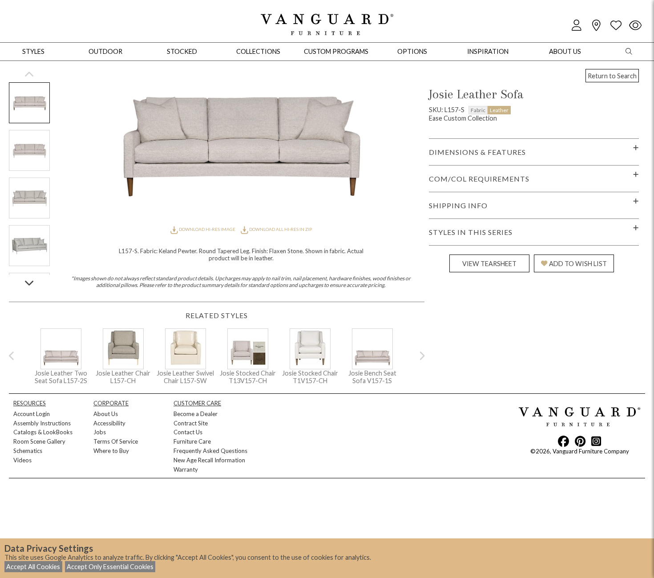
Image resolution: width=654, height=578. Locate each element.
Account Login (31, 413)
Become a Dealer (196, 413)
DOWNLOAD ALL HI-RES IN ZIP (280, 229)
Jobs (99, 432)
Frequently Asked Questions (210, 450)
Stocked (182, 51)
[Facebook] (563, 441)
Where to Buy (111, 450)
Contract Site (191, 423)
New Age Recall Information (209, 460)
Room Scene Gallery (39, 441)
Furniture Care (192, 441)
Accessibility (109, 423)
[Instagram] (596, 441)
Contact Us (188, 432)
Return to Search (612, 76)
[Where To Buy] (596, 25)
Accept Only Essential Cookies (110, 566)
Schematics (27, 450)
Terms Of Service (115, 441)
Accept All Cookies (33, 566)
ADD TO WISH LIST (578, 263)
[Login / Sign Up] (576, 25)
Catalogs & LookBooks (43, 432)
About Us (105, 413)
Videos (22, 460)
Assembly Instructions (42, 423)
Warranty (186, 469)
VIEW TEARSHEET (489, 263)
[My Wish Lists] (616, 25)
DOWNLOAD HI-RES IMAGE (207, 229)
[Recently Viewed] (635, 25)
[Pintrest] (580, 441)
